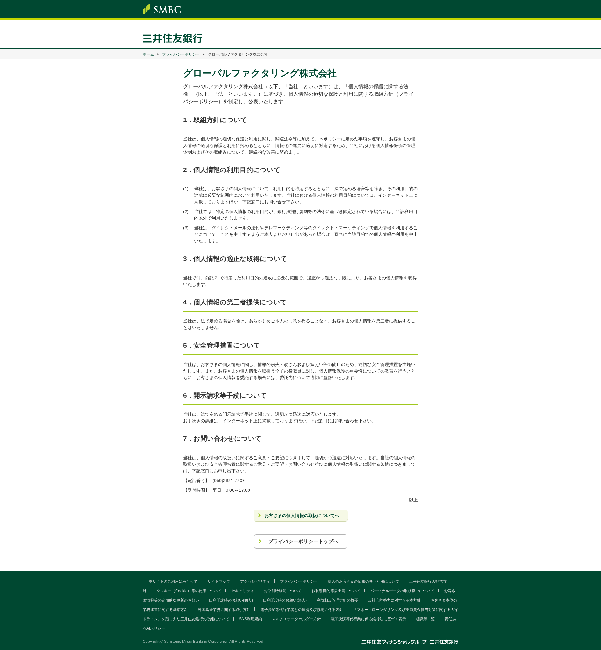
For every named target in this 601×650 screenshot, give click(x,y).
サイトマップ (219, 581)
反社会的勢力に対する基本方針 (394, 600)
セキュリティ (242, 591)
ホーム (148, 54)
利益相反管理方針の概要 (337, 600)
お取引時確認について (282, 591)
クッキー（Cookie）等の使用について (189, 591)
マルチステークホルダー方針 (296, 619)
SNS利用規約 (250, 619)
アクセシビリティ (255, 581)
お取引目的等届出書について (335, 591)
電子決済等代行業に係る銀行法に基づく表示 (368, 619)
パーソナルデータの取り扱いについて (402, 591)
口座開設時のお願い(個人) (231, 600)
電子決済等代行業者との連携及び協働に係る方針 (301, 609)
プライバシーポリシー (181, 54)
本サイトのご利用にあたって (173, 581)
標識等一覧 (425, 619)
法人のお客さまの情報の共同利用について (363, 581)
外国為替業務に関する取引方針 (224, 609)
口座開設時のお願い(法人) (285, 600)
